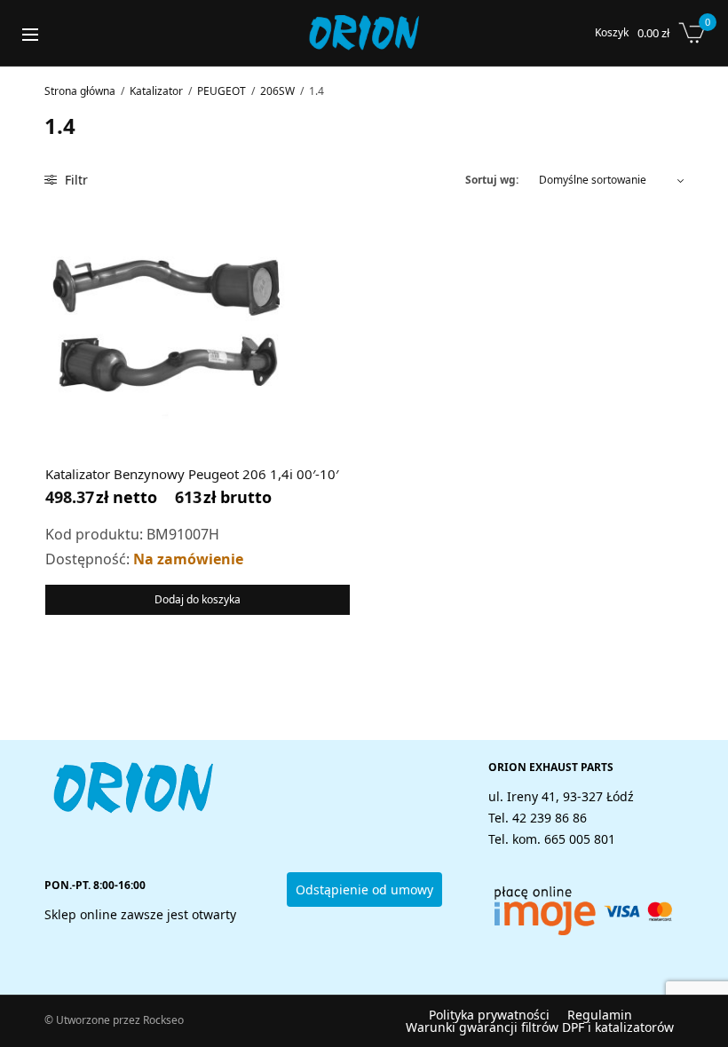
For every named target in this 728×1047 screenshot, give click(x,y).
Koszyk (612, 33)
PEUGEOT (221, 90)
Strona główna (79, 90)
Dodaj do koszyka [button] (197, 599)
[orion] (364, 33)
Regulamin (599, 1015)
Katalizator (156, 90)
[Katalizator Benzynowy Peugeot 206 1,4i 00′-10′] (166, 326)
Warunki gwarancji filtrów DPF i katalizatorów (540, 1027)
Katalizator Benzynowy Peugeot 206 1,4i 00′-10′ (191, 474)
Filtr (74, 179)
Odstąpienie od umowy (364, 889)
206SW (277, 90)
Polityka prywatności (489, 1015)
